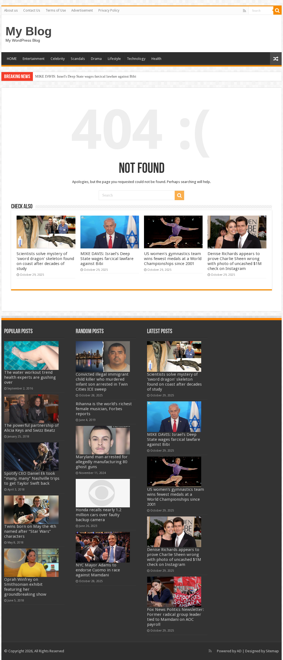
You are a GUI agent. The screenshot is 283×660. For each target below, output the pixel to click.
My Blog (29, 31)
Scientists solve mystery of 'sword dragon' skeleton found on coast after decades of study (45, 261)
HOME (12, 59)
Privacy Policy (108, 10)
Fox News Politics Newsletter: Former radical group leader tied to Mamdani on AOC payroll (175, 617)
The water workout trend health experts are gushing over (30, 377)
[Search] (277, 10)
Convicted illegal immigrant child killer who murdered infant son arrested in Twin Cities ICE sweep (102, 382)
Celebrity (58, 59)
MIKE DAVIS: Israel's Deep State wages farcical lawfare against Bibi (85, 76)
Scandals (78, 59)
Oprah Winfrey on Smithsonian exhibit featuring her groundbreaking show (25, 587)
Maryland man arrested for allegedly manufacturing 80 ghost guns (102, 461)
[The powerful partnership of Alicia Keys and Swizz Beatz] (31, 408)
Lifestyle (114, 59)
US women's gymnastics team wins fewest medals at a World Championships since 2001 (172, 258)
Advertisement (82, 10)
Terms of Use (56, 10)
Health (156, 59)
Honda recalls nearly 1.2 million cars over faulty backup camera (98, 514)
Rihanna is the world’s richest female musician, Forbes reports (104, 408)
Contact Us (31, 10)
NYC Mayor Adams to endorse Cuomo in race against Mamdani (98, 570)
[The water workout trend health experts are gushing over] (31, 355)
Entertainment (33, 59)
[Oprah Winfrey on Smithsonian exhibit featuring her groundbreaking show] (31, 562)
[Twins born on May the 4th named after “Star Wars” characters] (31, 509)
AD (239, 651)
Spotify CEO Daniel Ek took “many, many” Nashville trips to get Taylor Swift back (31, 478)
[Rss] (244, 10)
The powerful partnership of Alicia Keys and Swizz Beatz (31, 428)
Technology (136, 59)
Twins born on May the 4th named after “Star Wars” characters (30, 531)
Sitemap (272, 651)
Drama (96, 59)
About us (11, 10)
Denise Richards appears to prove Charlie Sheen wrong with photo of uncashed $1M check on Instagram (235, 261)
